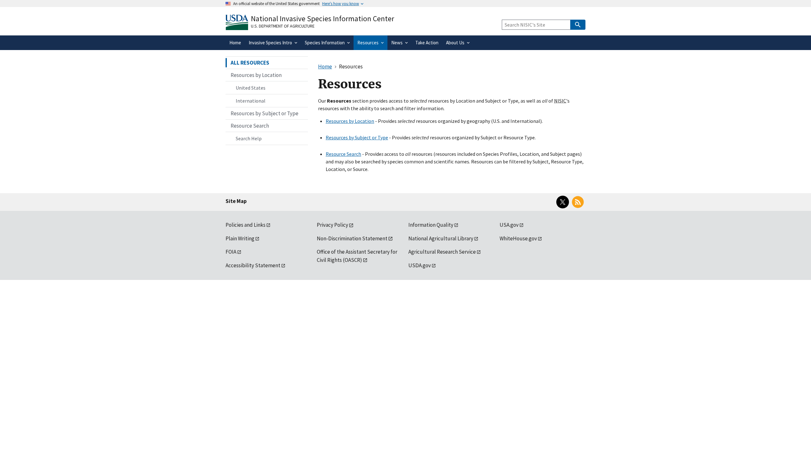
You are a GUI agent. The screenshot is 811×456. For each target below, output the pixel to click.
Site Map (236, 201)
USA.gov (509, 224)
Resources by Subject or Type (357, 137)
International (250, 101)
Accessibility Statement (253, 265)
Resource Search (343, 154)
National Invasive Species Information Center (322, 18)
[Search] (577, 25)
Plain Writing (240, 238)
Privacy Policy (332, 224)
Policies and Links (245, 224)
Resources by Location (350, 121)
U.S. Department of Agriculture (283, 26)
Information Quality (430, 224)
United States (250, 88)
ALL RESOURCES (250, 62)
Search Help (249, 138)
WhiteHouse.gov (518, 238)
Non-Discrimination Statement (352, 238)
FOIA (231, 251)
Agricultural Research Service (442, 251)
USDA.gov (419, 265)
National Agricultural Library (440, 238)
